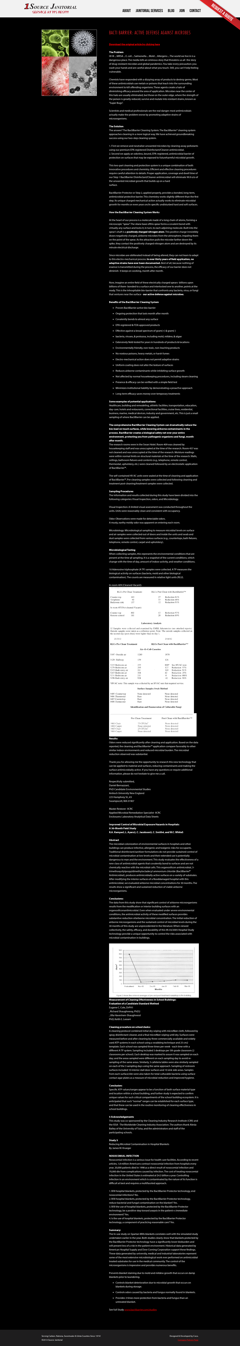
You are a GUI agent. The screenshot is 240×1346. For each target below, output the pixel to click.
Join (182, 10)
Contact (195, 10)
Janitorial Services (149, 10)
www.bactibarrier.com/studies (140, 1309)
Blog (171, 10)
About (126, 10)
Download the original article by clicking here (134, 44)
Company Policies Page (188, 1340)
